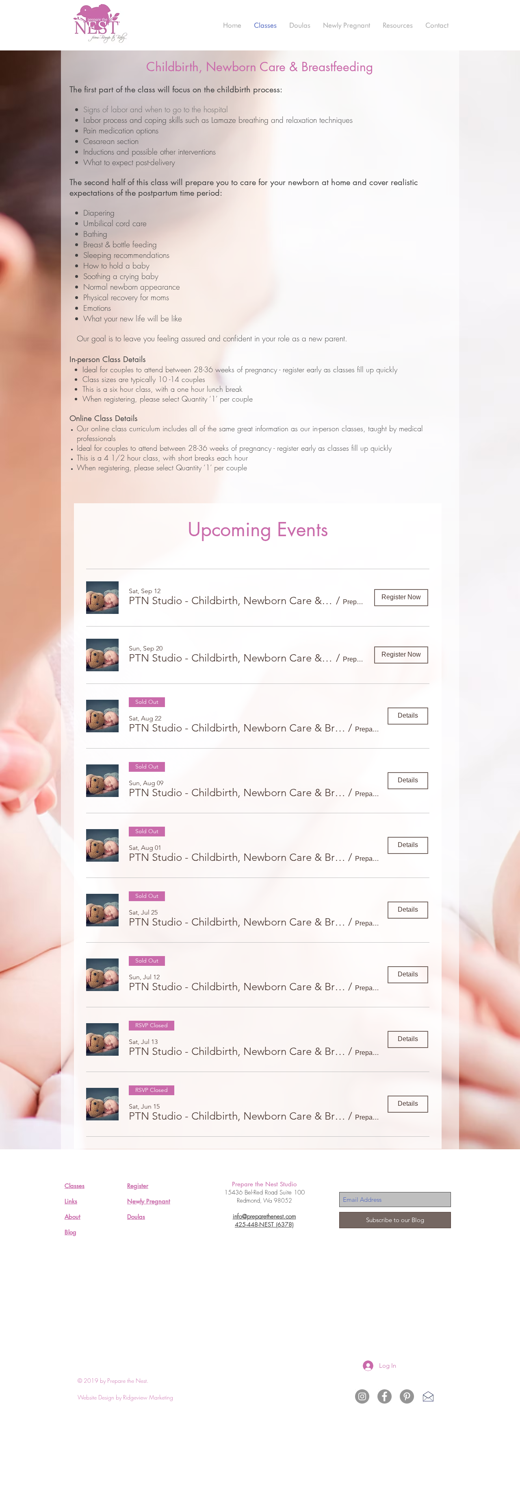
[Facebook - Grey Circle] (384, 1396)
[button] (231, 600)
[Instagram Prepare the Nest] (362, 1396)
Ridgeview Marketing (148, 1397)
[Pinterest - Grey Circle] (407, 1396)
